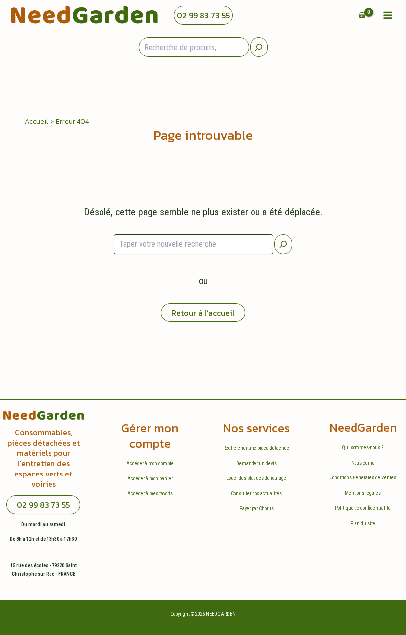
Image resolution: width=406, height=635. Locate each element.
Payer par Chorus (256, 508)
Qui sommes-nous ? (362, 447)
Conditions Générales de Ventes (362, 477)
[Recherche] (259, 47)
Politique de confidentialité (363, 508)
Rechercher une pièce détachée (256, 448)
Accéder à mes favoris (150, 493)
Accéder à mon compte (150, 463)
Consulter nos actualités (256, 493)
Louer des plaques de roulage (256, 478)
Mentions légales (363, 493)
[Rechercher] (283, 244)
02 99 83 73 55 (203, 15)
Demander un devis (256, 463)
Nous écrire (363, 463)
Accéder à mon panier (150, 478)
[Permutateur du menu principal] (387, 15)
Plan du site (362, 523)
